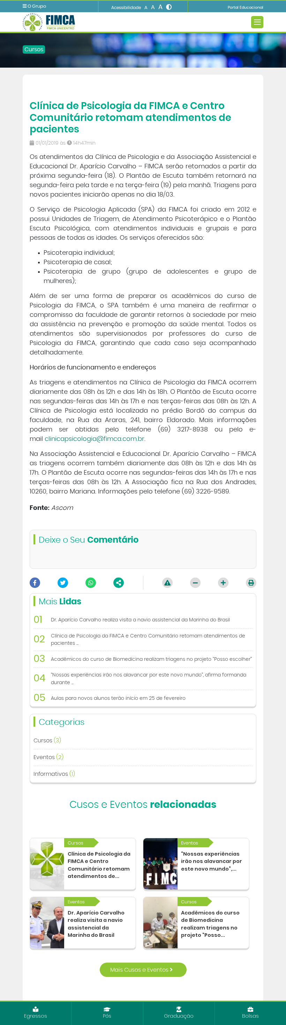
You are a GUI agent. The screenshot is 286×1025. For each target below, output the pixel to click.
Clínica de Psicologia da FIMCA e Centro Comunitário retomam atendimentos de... (99, 865)
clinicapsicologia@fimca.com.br (94, 439)
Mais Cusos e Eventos (140, 970)
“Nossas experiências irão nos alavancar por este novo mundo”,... (211, 861)
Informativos (54, 774)
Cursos (33, 49)
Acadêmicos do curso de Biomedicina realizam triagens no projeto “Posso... (210, 924)
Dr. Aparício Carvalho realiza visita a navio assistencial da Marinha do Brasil (96, 924)
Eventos (48, 757)
